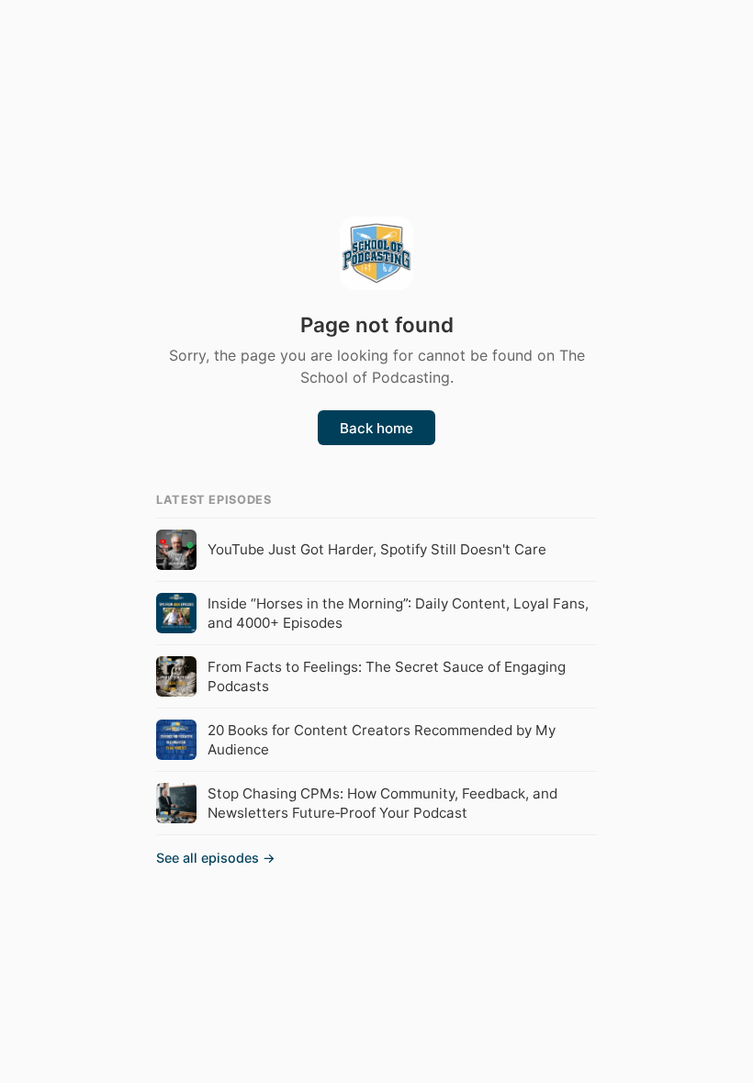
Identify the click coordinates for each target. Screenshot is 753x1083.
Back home (376, 428)
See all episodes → (215, 857)
